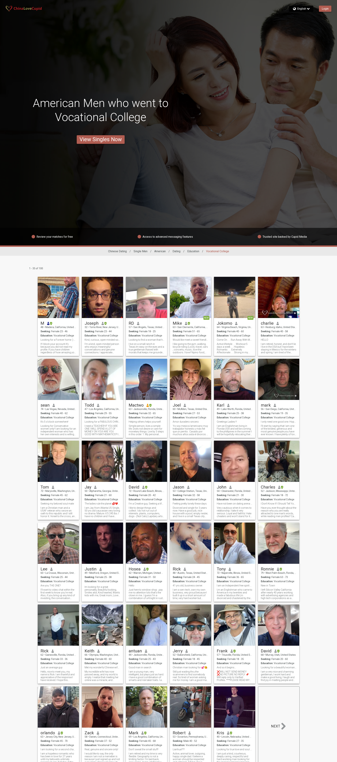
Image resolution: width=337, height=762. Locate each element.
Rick (177, 569)
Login (325, 8)
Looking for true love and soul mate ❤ (234, 749)
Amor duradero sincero (186, 421)
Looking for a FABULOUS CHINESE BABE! (102, 421)
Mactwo (136, 405)
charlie (267, 323)
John (221, 487)
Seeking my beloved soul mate (57, 503)
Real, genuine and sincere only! (101, 749)
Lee (44, 569)
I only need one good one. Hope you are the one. (278, 421)
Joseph (92, 323)
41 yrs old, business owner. (188, 585)
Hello (131, 585)
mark (266, 405)
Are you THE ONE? (51, 585)
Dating (176, 251)
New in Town (268, 585)
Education (193, 251)
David (134, 487)
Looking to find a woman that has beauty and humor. (146, 339)
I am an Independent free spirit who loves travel (234, 585)
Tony (221, 569)
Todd (89, 405)
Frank (222, 651)
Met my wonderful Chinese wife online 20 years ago (102, 667)
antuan (135, 651)
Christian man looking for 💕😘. (190, 667)
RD (131, 323)
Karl (220, 405)
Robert (179, 732)
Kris (220, 732)
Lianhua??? (179, 749)
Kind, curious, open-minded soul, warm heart (102, 339)
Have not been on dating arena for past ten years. (234, 503)
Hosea (135, 569)
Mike (177, 323)
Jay (88, 487)
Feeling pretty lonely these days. (190, 503)
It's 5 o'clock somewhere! (54, 421)
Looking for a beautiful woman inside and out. (278, 667)
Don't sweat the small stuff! (143, 749)
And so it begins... (226, 667)
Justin (91, 569)
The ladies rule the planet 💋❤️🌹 (102, 503)
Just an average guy (51, 667)
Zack (89, 732)
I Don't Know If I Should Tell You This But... (278, 503)
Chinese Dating (117, 251)
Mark (133, 732)
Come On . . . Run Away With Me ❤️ (234, 339)
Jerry (178, 651)
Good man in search (140, 667)
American (160, 251)
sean (45, 405)
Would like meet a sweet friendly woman (190, 339)
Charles (268, 487)
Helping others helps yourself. (145, 421)
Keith (89, 651)
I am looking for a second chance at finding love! (58, 749)
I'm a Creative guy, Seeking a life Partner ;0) (146, 503)
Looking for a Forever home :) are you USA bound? (58, 339)
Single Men (140, 251)
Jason (178, 487)
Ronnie (267, 569)
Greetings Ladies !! (227, 421)
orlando (48, 732)
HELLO (264, 339)
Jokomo (224, 323)
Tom (45, 487)
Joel (177, 405)
